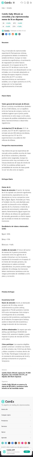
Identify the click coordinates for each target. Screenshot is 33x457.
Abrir (26, 451)
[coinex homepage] (7, 2)
